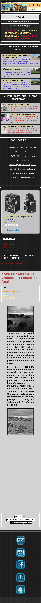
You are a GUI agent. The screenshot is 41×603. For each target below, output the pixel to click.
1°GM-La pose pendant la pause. (22, 165)
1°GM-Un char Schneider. (22, 152)
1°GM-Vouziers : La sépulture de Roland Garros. (16, 56)
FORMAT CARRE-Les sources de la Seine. (21, 520)
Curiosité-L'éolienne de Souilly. (22, 169)
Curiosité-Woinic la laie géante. (22, 173)
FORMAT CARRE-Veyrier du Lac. (21, 523)
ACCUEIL (20, 17)
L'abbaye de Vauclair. (12, 69)
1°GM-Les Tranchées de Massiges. (22, 156)
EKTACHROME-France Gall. (23, 115)
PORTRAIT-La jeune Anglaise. (21, 126)
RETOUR (18, 516)
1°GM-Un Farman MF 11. (18, 105)
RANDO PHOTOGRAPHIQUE (20, 21)
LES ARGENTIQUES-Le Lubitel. (18, 217)
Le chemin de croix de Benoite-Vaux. (22, 147)
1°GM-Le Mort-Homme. (13, 80)
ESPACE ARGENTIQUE (20, 26)
